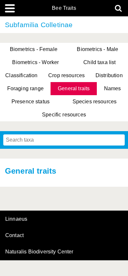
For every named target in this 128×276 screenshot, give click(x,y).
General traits (74, 88)
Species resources (95, 101)
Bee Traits (64, 8)
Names (112, 88)
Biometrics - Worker (35, 62)
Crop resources (66, 75)
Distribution (109, 75)
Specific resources (64, 114)
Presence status (30, 101)
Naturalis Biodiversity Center (39, 251)
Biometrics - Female (33, 49)
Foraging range (25, 88)
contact (14, 235)
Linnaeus (16, 219)
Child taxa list (99, 62)
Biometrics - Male (97, 49)
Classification (21, 75)
